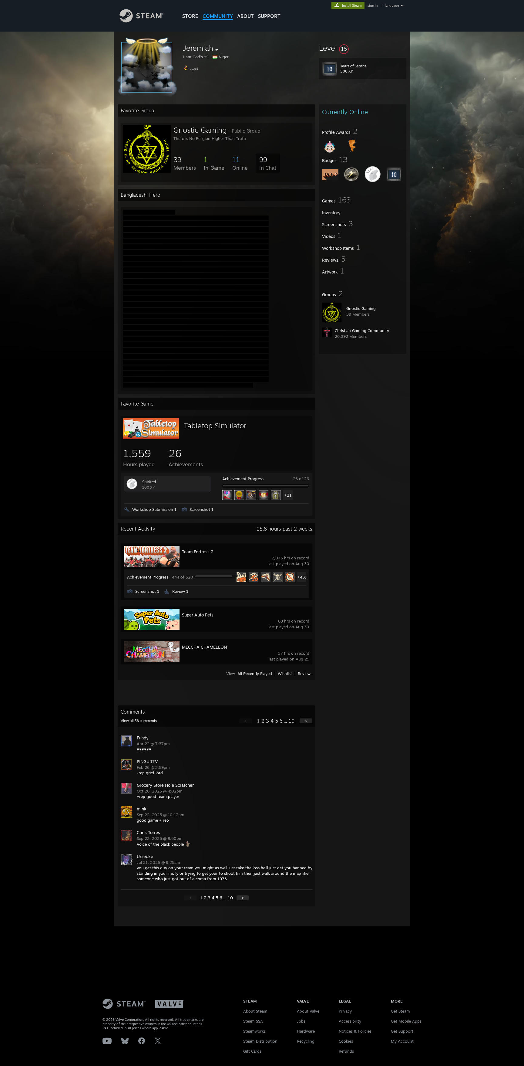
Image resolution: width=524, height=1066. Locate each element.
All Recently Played (254, 673)
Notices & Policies (355, 1031)
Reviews (305, 673)
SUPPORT (269, 16)
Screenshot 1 (201, 509)
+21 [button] (287, 495)
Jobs (301, 1021)
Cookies (346, 1041)
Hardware (306, 1031)
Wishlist (285, 673)
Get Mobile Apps (406, 1021)
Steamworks (254, 1031)
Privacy (345, 1011)
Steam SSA (253, 1021)
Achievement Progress (243, 478)
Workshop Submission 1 (154, 509)
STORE (190, 16)
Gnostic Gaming (361, 308)
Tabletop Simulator (215, 425)
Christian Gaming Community (362, 330)
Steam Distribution (260, 1041)
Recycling (305, 1041)
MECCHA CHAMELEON (204, 647)
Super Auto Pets (197, 614)
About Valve (308, 1011)
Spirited (149, 481)
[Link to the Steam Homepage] (141, 20)
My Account (402, 1041)
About (245, 16)
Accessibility (350, 1021)
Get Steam (400, 1011)
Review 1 (180, 591)
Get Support (402, 1031)
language (392, 5)
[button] (362, 48)
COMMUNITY (218, 16)
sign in (373, 5)
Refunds (346, 1051)
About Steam (255, 1011)
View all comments (139, 721)
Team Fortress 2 (197, 551)
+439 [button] (302, 577)
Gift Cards (252, 1051)
